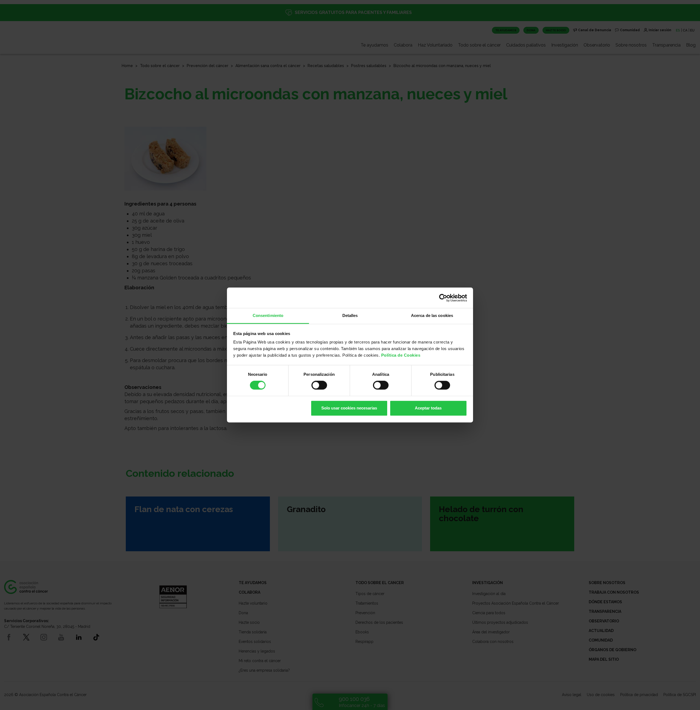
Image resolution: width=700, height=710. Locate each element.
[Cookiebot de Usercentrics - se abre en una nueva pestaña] (443, 298)
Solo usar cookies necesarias (349, 408)
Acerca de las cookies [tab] (432, 315)
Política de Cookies (401, 355)
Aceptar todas (428, 408)
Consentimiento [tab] (268, 315)
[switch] (319, 385)
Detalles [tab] (350, 315)
